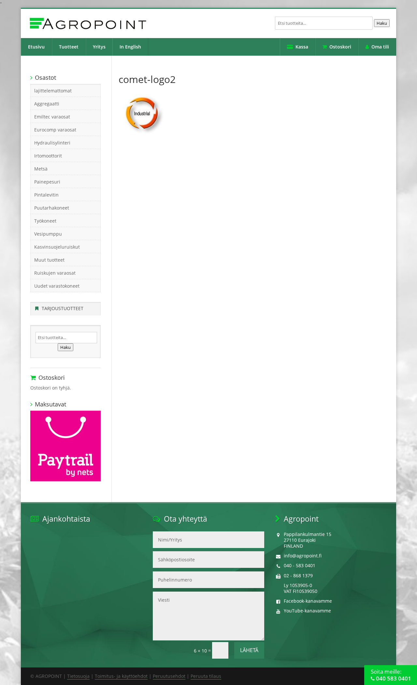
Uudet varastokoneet (56, 286)
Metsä (41, 169)
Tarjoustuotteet (62, 308)
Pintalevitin (46, 195)
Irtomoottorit (48, 156)
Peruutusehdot (169, 676)
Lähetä (249, 650)
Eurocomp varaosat (55, 130)
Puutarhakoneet (51, 208)
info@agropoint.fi (303, 556)
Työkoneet (45, 221)
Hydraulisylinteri (52, 143)
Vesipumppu (48, 234)
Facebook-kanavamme (308, 601)
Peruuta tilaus (206, 676)
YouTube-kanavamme (307, 611)
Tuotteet (69, 47)
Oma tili (380, 47)
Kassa (301, 47)
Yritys (99, 47)
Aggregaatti (46, 104)
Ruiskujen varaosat (55, 273)
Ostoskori (340, 47)
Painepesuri (47, 182)
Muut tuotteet (49, 260)
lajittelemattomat (53, 91)
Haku (382, 23)
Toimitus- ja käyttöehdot (121, 676)
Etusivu (36, 47)
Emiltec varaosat (52, 117)
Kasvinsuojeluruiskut (57, 247)
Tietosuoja (78, 676)
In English (130, 47)
